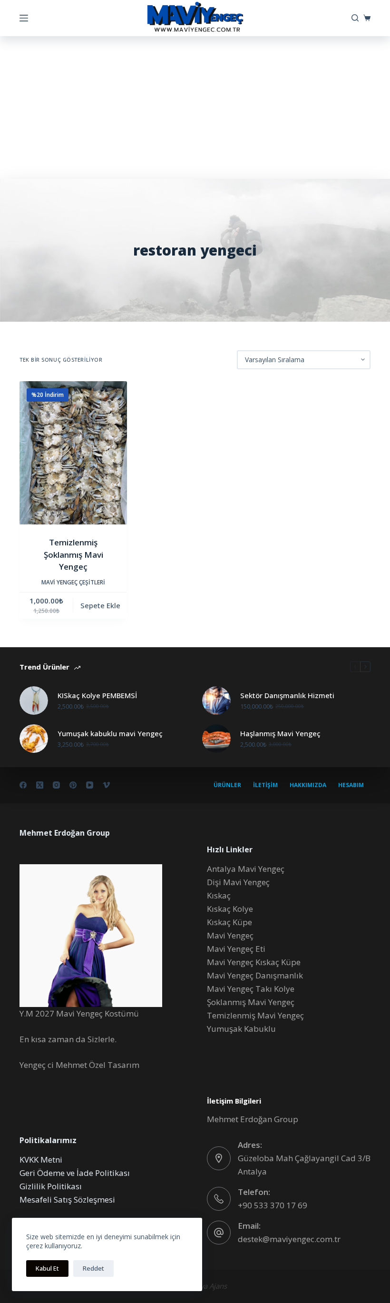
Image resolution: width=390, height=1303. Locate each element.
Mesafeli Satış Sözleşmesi (67, 1199)
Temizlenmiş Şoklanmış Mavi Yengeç (73, 554)
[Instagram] (56, 785)
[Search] (355, 17)
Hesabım (351, 785)
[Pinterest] (73, 785)
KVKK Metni (41, 1159)
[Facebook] (23, 785)
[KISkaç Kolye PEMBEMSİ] (34, 700)
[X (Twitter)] (39, 785)
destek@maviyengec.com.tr (289, 1239)
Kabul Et (47, 1268)
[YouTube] (89, 785)
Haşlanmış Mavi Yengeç (280, 733)
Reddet (93, 1268)
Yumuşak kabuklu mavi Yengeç (110, 733)
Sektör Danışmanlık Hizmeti (287, 695)
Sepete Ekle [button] (100, 605)
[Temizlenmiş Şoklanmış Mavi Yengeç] (73, 452)
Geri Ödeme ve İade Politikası (75, 1172)
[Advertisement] (195, 107)
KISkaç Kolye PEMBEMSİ (97, 695)
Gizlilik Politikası (51, 1186)
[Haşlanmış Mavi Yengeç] (216, 738)
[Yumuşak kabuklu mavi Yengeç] (34, 738)
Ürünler (227, 785)
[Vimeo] (106, 785)
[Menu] (24, 18)
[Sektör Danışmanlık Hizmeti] (216, 700)
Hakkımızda (308, 785)
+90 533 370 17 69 (272, 1205)
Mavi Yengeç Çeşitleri (73, 582)
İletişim (265, 785)
